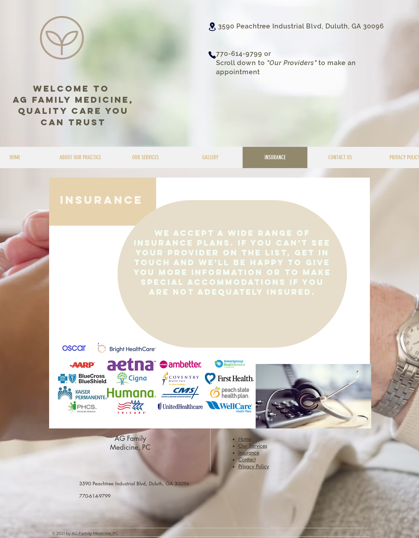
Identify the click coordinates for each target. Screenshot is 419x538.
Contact (247, 459)
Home (244, 439)
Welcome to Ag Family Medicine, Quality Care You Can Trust (73, 105)
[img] (82, 364)
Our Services (252, 446)
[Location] (212, 27)
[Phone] (212, 55)
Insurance (248, 452)
